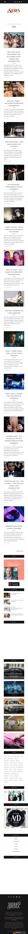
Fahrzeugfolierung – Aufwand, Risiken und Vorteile (14, 745)
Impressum (14, 919)
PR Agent (19, 915)
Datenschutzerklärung (17, 918)
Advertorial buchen (8, 917)
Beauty (17, 760)
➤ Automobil (16, 841)
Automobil (6, 760)
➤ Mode (16, 844)
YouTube (6, 782)
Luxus (15, 769)
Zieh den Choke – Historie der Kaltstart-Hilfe (14, 710)
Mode (10, 771)
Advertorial (10, 758)
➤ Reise (16, 846)
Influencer (6, 767)
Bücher (11, 762)
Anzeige (16, 758)
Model (14, 771)
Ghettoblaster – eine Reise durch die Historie (14, 144)
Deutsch (17, 932)
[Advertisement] (14, 642)
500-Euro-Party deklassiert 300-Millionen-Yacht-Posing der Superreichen (14, 56)
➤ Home (16, 839)
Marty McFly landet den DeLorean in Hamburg (14, 396)
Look (11, 769)
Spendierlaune (8, 918)
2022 (12, 756)
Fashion (20, 762)
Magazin (14, 49)
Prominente (6, 773)
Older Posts (20, 551)
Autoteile (13, 760)
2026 (5, 758)
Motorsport (20, 771)
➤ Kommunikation (16, 851)
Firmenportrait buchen (18, 917)
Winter (20, 780)
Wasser (10, 780)
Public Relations (14, 773)
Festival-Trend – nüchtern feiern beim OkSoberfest (14, 103)
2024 (18, 756)
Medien (5, 771)
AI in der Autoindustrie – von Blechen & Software (14, 693)
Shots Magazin (12, 915)
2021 (8, 756)
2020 (5, 756)
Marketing (20, 769)
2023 (15, 756)
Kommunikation (19, 767)
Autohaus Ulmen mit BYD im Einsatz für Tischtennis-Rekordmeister (14, 675)
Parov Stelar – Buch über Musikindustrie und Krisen (14, 229)
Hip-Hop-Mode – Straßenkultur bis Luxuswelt (14, 187)
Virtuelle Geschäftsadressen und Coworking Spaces (14, 727)
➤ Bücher (16, 849)
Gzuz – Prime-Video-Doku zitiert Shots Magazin (14, 353)
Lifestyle (6, 769)
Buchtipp (6, 762)
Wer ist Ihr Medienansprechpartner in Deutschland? (17, 608)
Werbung (16, 780)
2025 (22, 756)
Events (15, 762)
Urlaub (5, 780)
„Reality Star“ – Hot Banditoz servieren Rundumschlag (14, 272)
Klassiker (13, 767)
